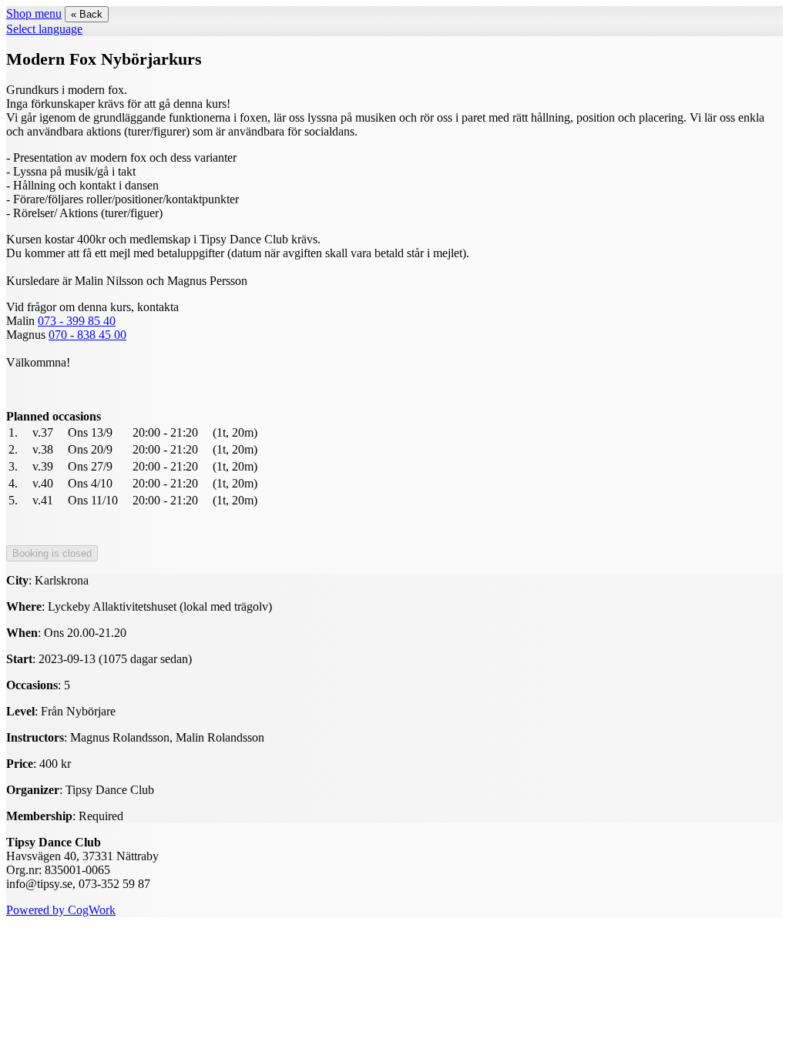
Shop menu (34, 13)
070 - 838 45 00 (87, 334)
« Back (86, 14)
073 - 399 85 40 (77, 320)
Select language (44, 28)
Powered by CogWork (61, 909)
